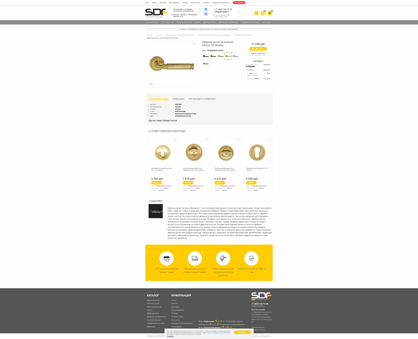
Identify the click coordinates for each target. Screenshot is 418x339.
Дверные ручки (152, 22)
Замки (197, 22)
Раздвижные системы (250, 22)
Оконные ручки (168, 22)
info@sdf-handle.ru (222, 12)
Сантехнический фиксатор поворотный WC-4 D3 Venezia (193, 169)
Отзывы (185, 2)
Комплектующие (153, 320)
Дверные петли (209, 22)
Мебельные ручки (184, 22)
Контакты (206, 2)
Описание (178, 99)
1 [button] (151, 83)
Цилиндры (266, 22)
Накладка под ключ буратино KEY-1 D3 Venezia (161, 169)
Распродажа (239, 2)
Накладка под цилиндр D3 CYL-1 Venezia (257, 169)
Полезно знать (195, 2)
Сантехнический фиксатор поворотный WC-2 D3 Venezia (224, 169)
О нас (147, 2)
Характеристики (158, 99)
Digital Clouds (162, 336)
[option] (172, 63)
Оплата (154, 2)
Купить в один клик (258, 54)
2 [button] (153, 83)
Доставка (163, 2)
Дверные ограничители (228, 22)
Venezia (178, 107)
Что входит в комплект (202, 99)
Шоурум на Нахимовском (221, 2)
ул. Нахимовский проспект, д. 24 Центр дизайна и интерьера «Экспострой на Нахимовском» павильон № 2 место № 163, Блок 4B (261, 316)
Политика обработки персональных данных (258, 329)
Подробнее (170, 336)
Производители (174, 2)
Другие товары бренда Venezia (163, 120)
